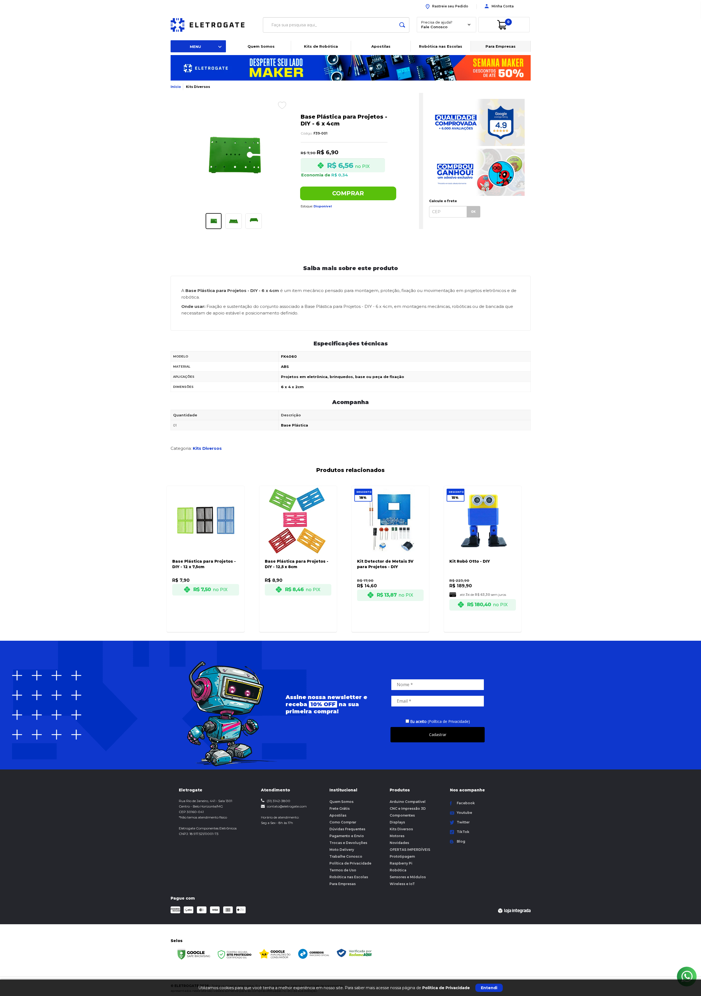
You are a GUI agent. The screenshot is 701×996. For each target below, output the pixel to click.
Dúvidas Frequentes (347, 829)
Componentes (402, 815)
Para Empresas (500, 46)
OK (473, 211)
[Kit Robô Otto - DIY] (482, 551)
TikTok (463, 832)
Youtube (464, 813)
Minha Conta (503, 6)
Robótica (398, 870)
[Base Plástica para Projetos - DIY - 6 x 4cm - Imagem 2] (233, 221)
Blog (461, 841)
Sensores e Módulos (408, 877)
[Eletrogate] (212, 25)
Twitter (463, 822)
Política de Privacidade (350, 863)
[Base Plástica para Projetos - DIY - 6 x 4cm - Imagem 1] (213, 221)
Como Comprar (342, 822)
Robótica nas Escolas (440, 46)
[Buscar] (402, 25)
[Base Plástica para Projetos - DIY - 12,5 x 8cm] (298, 551)
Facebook (466, 803)
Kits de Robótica (321, 46)
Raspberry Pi (401, 863)
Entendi (489, 987)
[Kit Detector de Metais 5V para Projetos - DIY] (390, 551)
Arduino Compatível (408, 802)
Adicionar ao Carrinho (211, 623)
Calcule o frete (443, 201)
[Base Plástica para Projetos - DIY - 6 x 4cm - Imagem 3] (253, 221)
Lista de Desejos (278, 105)
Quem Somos (261, 46)
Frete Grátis (339, 808)
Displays (397, 822)
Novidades (399, 843)
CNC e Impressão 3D (408, 808)
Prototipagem (402, 856)
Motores (397, 836)
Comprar (348, 193)
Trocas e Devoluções (348, 843)
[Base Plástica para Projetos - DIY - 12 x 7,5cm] (205, 551)
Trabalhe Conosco (345, 856)
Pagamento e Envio (346, 836)
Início (176, 87)
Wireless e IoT (402, 884)
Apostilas (380, 46)
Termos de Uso (342, 870)
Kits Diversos (198, 87)
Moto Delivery (341, 850)
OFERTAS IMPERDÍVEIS (410, 850)
